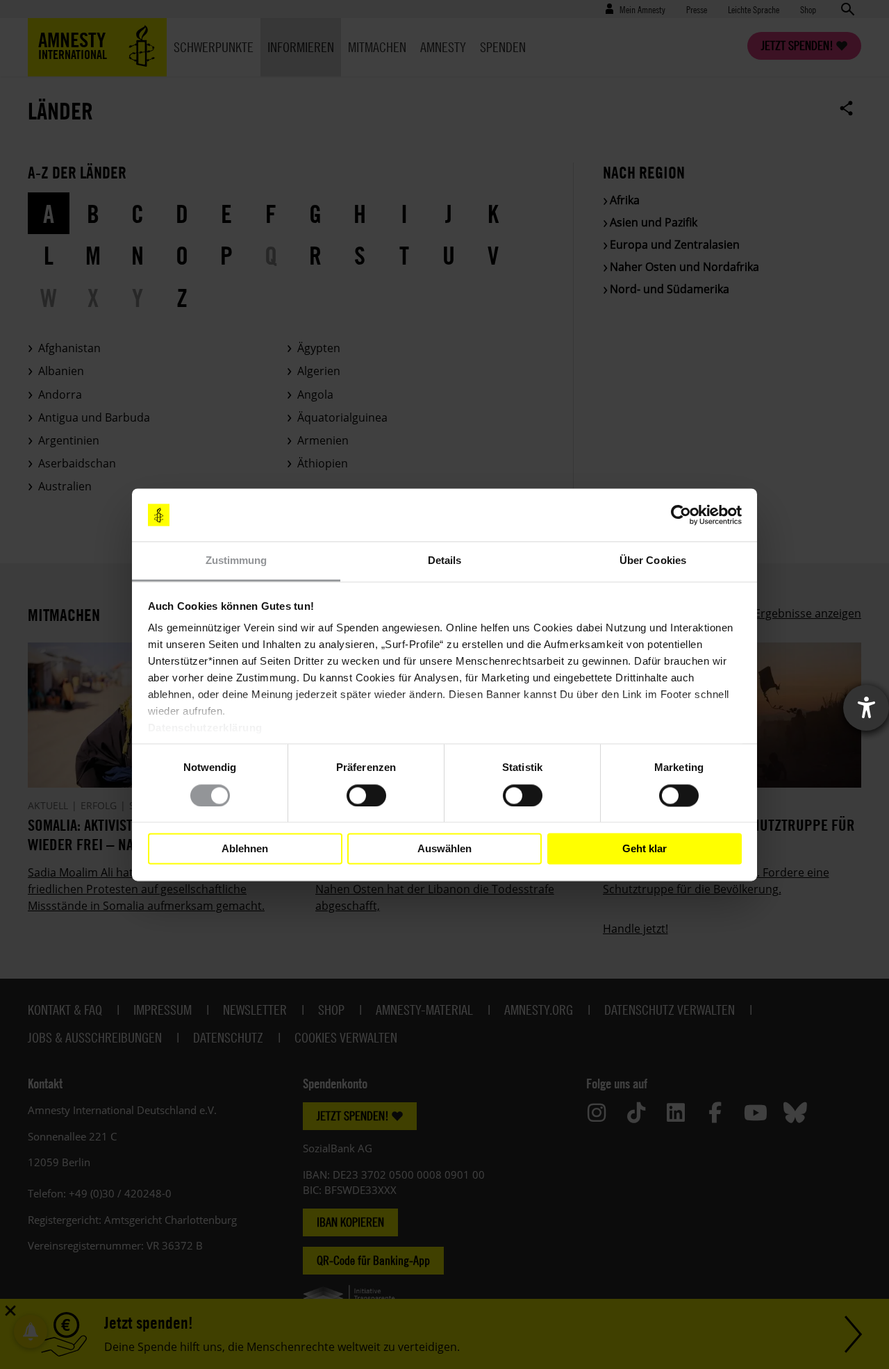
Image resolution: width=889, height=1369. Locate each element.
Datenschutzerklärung (205, 728)
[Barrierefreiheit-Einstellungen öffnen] (866, 708)
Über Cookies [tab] (653, 561)
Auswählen (444, 848)
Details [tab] (445, 561)
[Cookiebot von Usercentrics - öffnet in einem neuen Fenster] (681, 514)
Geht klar (644, 848)
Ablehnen (245, 848)
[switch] (366, 795)
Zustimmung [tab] (236, 561)
